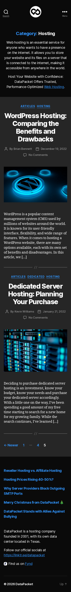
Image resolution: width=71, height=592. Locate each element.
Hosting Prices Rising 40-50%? (29, 479)
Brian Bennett (23, 149)
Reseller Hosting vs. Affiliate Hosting (33, 471)
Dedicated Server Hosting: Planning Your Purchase (35, 294)
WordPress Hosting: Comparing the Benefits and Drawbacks (35, 127)
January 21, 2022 (54, 311)
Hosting (43, 106)
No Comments (38, 155)
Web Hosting (54, 87)
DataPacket (24, 584)
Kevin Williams (24, 311)
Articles (28, 106)
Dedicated (35, 276)
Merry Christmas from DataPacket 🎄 (34, 502)
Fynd (28, 564)
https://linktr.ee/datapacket (24, 555)
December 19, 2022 (54, 149)
